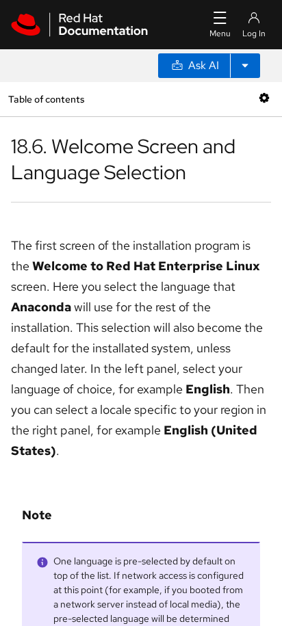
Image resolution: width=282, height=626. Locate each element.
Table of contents (46, 98)
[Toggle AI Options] (245, 65)
